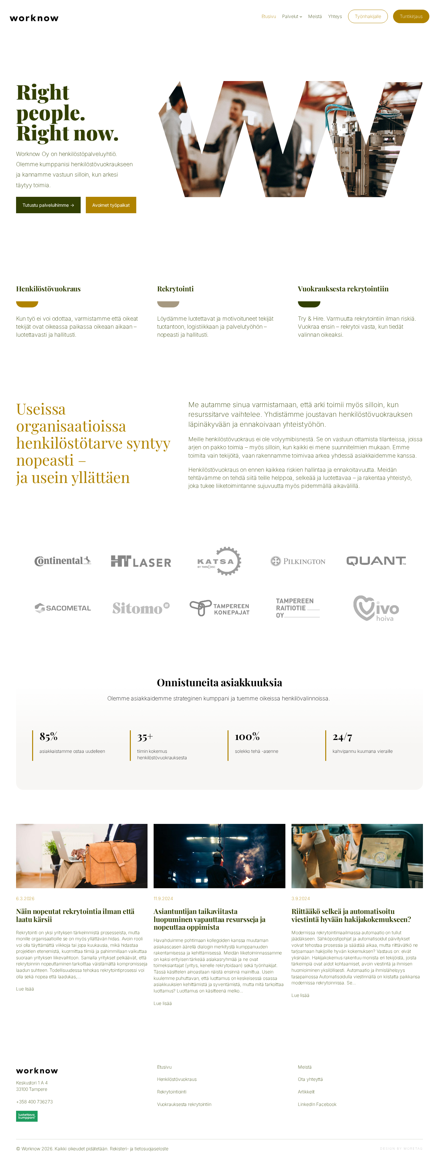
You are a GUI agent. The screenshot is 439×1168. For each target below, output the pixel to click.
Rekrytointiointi (171, 1091)
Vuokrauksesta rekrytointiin (343, 288)
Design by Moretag (401, 1148)
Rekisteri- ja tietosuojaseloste (139, 1148)
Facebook (326, 1104)
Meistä (304, 1067)
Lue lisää (25, 988)
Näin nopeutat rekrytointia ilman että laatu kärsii (75, 915)
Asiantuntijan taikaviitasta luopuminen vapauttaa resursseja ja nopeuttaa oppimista (209, 919)
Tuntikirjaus (411, 16)
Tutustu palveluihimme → (48, 205)
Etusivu (164, 1067)
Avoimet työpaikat (111, 205)
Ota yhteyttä (310, 1079)
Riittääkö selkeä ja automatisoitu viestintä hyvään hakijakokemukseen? (351, 915)
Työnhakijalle (368, 16)
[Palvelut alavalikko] (301, 16)
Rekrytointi (175, 288)
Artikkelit (306, 1091)
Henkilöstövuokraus (48, 288)
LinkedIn (306, 1104)
